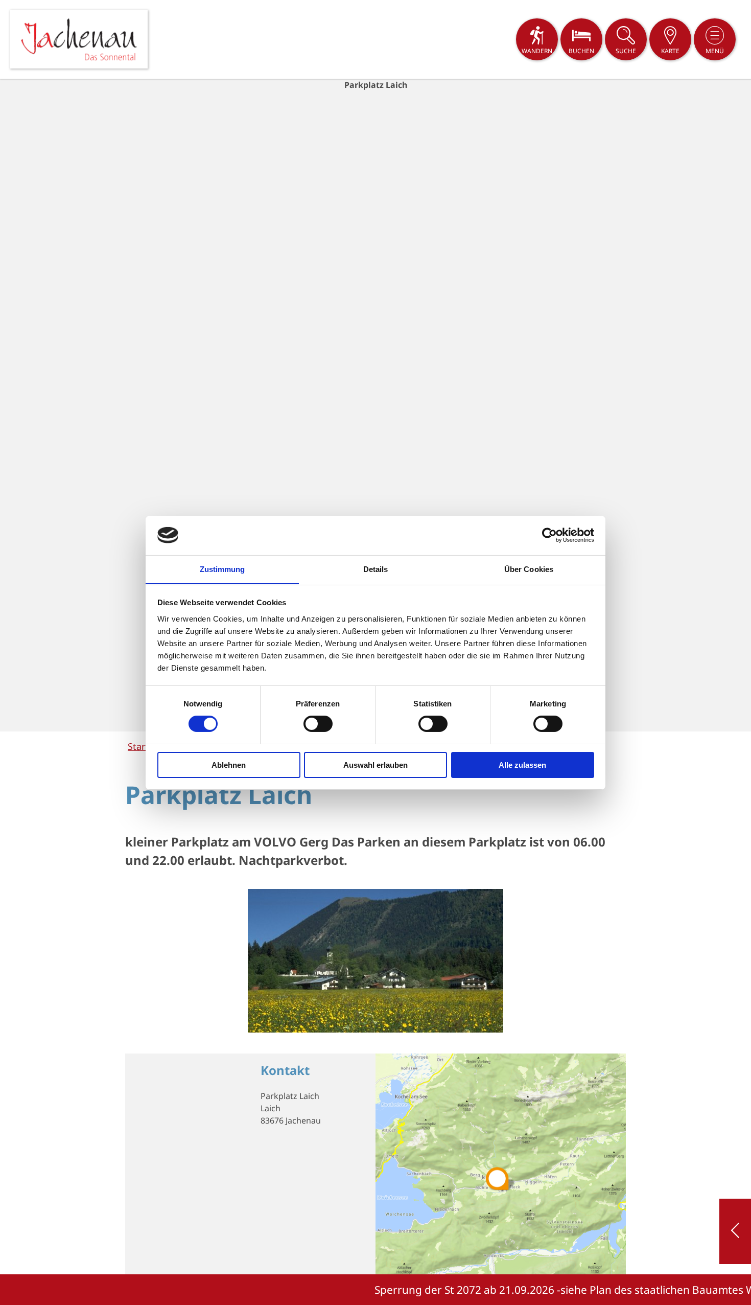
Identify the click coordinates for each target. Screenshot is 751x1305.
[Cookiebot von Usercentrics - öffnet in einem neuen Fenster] (549, 535)
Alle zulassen (522, 764)
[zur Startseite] (79, 39)
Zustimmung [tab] (222, 568)
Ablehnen (229, 764)
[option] (375, 405)
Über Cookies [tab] (528, 568)
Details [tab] (375, 568)
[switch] (318, 724)
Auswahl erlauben (375, 764)
